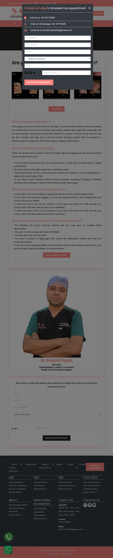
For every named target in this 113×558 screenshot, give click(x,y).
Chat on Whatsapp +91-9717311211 (48, 24)
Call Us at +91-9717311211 (42, 17)
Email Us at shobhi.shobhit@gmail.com (51, 30)
